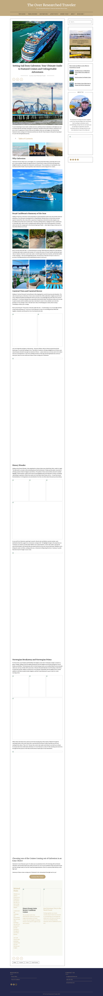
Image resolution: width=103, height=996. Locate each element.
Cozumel (21, 962)
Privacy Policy (14, 976)
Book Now (80, 14)
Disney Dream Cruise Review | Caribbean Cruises (30, 910)
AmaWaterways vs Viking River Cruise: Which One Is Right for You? (82, 72)
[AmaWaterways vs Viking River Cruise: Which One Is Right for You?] (72, 73)
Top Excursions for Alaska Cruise (83, 77)
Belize (15, 962)
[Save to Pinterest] (21, 79)
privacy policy (82, 57)
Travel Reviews (32, 14)
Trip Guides (21, 14)
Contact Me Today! (37, 877)
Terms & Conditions (15, 979)
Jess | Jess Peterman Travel (38, 75)
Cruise (27, 962)
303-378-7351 (69, 979)
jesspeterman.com (70, 982)
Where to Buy (64, 14)
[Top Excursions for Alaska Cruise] (72, 80)
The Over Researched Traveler (51, 5)
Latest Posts (54, 14)
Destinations (44, 14)
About (73, 14)
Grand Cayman (35, 962)
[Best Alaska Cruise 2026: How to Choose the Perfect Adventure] (72, 86)
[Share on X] (17, 79)
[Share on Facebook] (13, 79)
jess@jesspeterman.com (71, 976)
